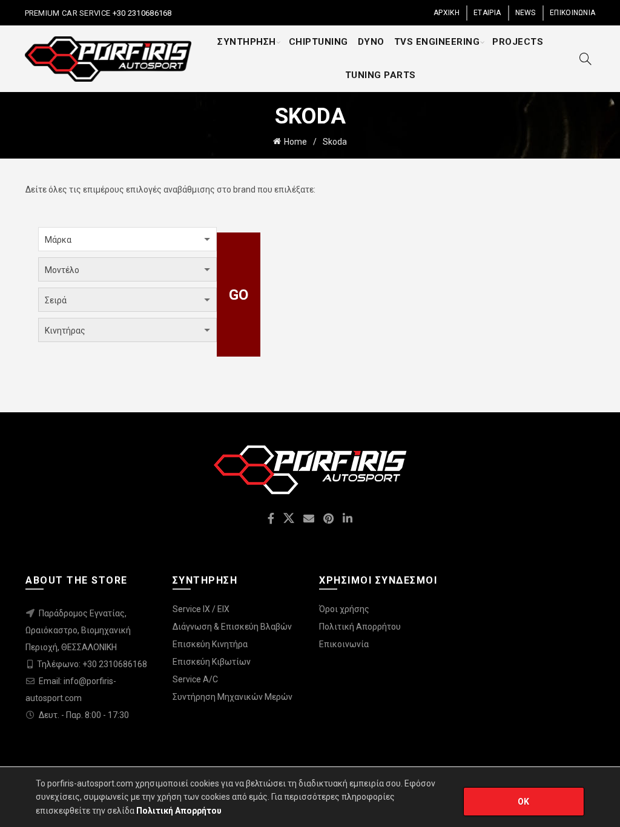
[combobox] (127, 239)
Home (295, 142)
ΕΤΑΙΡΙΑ (487, 12)
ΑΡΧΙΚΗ (447, 12)
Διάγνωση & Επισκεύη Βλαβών (232, 626)
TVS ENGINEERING (437, 41)
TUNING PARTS (380, 75)
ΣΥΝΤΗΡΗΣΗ (246, 41)
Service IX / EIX (201, 609)
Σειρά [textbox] (56, 300)
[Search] (585, 59)
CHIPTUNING (318, 41)
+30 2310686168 (141, 13)
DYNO (371, 41)
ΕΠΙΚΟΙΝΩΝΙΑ (572, 12)
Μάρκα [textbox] (58, 240)
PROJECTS (517, 41)
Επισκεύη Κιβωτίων (212, 662)
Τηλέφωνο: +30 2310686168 (92, 664)
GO (239, 294)
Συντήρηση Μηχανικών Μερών (232, 697)
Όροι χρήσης (344, 609)
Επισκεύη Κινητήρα (210, 644)
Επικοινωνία (344, 644)
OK (524, 801)
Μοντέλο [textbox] (62, 270)
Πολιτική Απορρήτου (360, 626)
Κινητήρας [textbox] (65, 330)
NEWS (525, 12)
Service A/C (195, 679)
